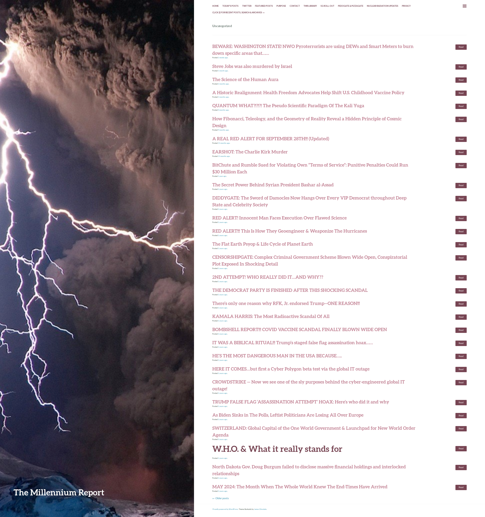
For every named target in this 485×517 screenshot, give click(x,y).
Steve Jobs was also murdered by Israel (252, 66)
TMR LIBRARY (310, 6)
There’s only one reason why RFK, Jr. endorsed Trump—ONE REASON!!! (286, 303)
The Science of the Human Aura (245, 79)
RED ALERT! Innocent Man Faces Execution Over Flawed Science (279, 217)
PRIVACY (406, 6)
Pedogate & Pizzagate (350, 6)
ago (223, 58)
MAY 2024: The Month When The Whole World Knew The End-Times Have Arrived (299, 486)
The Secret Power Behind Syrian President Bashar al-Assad (273, 184)
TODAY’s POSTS (230, 6)
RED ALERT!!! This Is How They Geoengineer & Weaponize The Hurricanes (289, 231)
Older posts (220, 498)
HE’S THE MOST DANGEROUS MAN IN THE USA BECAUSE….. (277, 355)
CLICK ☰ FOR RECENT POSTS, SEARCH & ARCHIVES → (238, 12)
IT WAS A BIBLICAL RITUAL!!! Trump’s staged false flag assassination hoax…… (292, 342)
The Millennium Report (59, 492)
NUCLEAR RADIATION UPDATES (382, 6)
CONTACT (295, 6)
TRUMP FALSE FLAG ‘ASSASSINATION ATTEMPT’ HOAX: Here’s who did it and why (300, 401)
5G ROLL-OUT (327, 6)
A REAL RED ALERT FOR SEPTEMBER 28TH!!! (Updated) (270, 138)
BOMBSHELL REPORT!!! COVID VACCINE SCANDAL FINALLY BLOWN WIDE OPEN (299, 329)
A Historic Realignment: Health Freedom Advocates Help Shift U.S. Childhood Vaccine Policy (308, 92)
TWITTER (246, 6)
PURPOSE (281, 6)
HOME (215, 6)
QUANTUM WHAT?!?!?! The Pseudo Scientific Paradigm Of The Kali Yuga (288, 105)
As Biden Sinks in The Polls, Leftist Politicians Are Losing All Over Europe (287, 415)
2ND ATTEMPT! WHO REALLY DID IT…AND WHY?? (267, 277)
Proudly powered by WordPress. (225, 509)
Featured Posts (264, 6)
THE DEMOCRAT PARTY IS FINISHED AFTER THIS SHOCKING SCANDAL (290, 290)
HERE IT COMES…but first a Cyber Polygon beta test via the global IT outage (291, 369)
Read (461, 47)
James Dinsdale (260, 509)
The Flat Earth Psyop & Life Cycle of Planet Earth (262, 244)
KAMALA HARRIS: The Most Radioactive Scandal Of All (271, 316)
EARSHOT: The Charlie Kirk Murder (250, 151)
